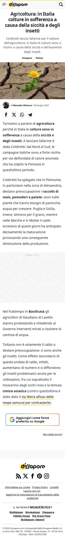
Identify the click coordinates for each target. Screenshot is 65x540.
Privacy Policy (40, 487)
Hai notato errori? (52, 434)
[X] (25, 476)
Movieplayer (32, 512)
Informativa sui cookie (17, 487)
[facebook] (32, 476)
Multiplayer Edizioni (32, 519)
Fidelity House (21, 516)
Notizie (39, 58)
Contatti (54, 487)
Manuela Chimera (22, 105)
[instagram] (46, 476)
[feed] (18, 476)
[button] (6, 114)
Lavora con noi (32, 490)
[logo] (18, 4)
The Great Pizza (41, 516)
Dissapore (27, 58)
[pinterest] (39, 476)
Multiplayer (16, 512)
